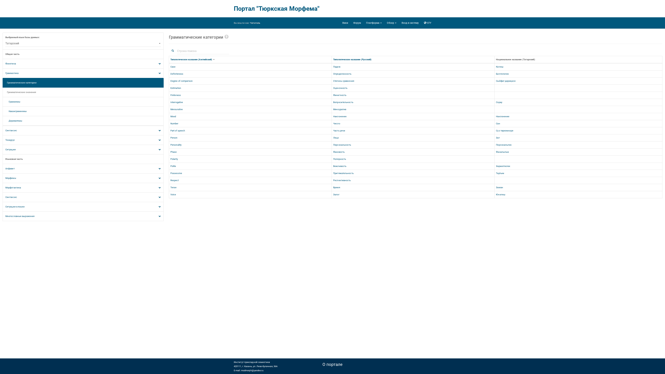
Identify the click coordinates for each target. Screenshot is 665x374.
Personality (175, 145)
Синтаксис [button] (11, 130)
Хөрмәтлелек (503, 166)
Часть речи (339, 130)
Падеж (336, 66)
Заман (499, 187)
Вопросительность (343, 102)
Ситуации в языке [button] (15, 206)
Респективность (342, 180)
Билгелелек (502, 74)
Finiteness (175, 95)
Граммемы (12, 101)
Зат (498, 137)
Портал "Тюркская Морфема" (277, 8)
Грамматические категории (21, 82)
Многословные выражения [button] (19, 216)
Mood (173, 116)
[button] (373, 22)
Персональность (342, 145)
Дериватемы (13, 120)
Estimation (175, 88)
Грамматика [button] (12, 73)
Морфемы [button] (10, 178)
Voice (173, 194)
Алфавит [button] (10, 168)
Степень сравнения (343, 81)
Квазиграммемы (16, 111)
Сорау (499, 102)
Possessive (176, 173)
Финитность (339, 95)
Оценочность (340, 88)
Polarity (174, 159)
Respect (174, 180)
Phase (173, 152)
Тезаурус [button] (10, 140)
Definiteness (176, 74)
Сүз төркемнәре (504, 130)
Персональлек (504, 145)
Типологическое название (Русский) (352, 59)
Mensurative (176, 109)
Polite (173, 166)
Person (174, 137)
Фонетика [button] (10, 63)
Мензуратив (339, 109)
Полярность (339, 159)
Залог (336, 194)
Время (336, 187)
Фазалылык (502, 152)
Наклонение (340, 116)
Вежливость (339, 166)
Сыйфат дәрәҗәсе (506, 81)
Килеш (499, 66)
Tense (173, 187)
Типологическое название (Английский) (191, 59)
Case (172, 66)
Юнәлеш (500, 194)
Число (336, 123)
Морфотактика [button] (13, 187)
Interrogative (176, 102)
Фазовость (339, 152)
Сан (498, 123)
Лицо (336, 137)
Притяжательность (343, 173)
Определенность (342, 74)
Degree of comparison (181, 81)
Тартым (500, 173)
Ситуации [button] (10, 149)
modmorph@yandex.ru (252, 370)
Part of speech (177, 130)
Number (174, 123)
